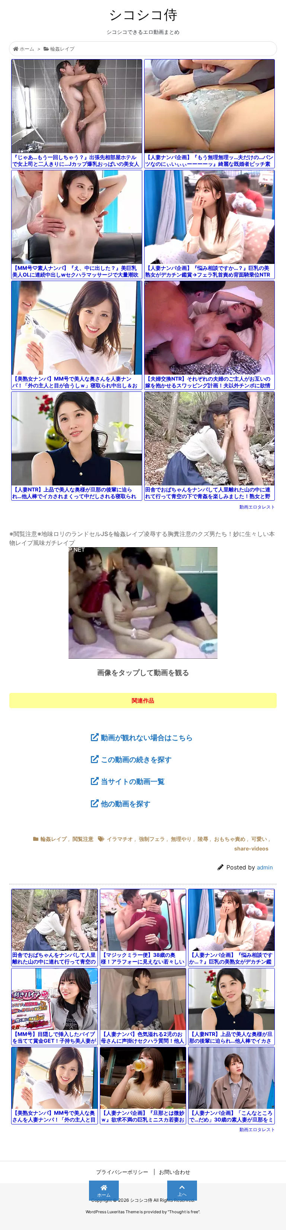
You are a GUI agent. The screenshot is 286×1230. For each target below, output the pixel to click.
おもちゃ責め (229, 839)
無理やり (181, 839)
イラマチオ (120, 839)
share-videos (251, 848)
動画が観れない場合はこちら (147, 737)
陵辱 (203, 839)
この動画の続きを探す (136, 759)
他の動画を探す (125, 803)
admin (265, 867)
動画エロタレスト (257, 507)
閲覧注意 (83, 839)
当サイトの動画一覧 (133, 781)
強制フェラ (152, 839)
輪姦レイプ (62, 49)
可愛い (259, 839)
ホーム (27, 49)
